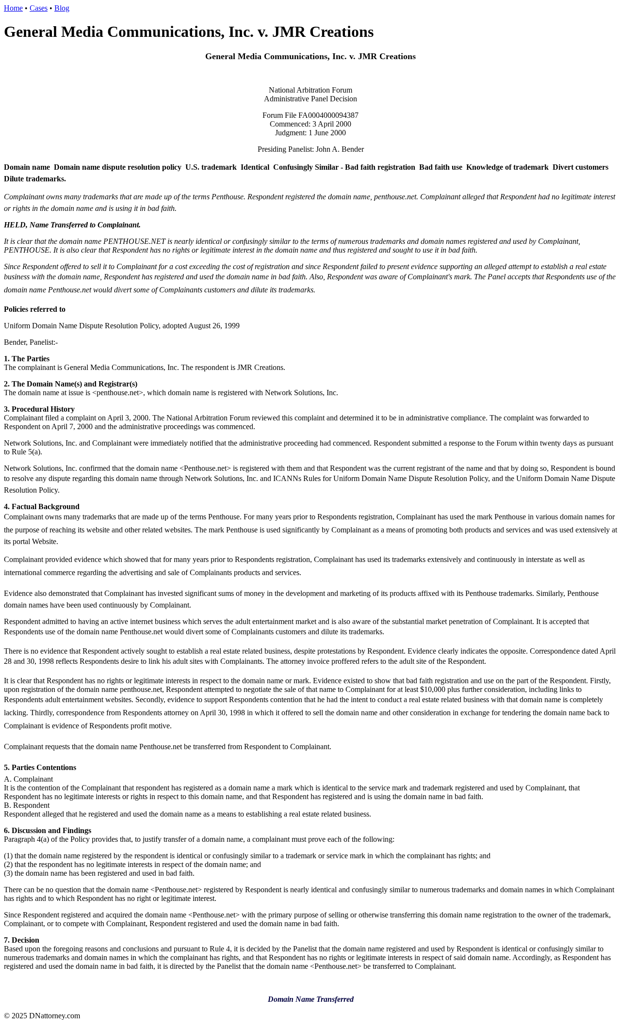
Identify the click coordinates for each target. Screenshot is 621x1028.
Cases (39, 8)
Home (13, 8)
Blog (61, 8)
